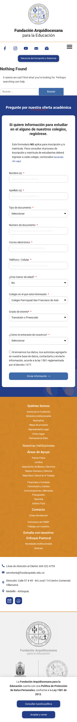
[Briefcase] (47, 48)
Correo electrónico (20, 242)
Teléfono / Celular (19, 259)
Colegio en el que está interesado (28, 294)
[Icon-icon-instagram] (15, 48)
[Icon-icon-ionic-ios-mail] (36, 48)
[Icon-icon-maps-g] (9, 600)
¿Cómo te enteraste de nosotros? (28, 334)
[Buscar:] (19, 91)
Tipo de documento (20, 207)
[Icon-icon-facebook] (5, 48)
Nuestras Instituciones (39, 445)
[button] (69, 46)
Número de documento (22, 225)
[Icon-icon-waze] (18, 600)
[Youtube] (26, 48)
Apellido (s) (15, 190)
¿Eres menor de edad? (22, 276)
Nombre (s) (16, 173)
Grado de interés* (19, 311)
